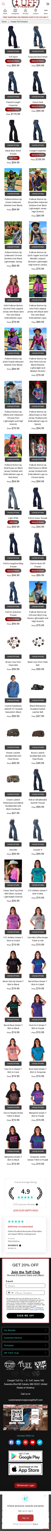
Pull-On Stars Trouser (37, 518)
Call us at (25, 1394)
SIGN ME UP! (25, 1315)
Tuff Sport (13, 57)
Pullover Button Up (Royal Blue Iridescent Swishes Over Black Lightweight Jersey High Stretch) (38, 205)
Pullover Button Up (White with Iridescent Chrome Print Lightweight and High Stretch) (13, 418)
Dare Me (13, 850)
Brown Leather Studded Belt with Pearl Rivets (38, 756)
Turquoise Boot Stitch (37, 57)
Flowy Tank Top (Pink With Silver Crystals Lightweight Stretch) (13, 893)
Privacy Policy (33, 1309)
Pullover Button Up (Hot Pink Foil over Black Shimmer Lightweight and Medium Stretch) (37, 365)
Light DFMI (13, 518)
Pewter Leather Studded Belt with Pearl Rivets (13, 756)
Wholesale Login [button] (25, 1485)
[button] (37, 1204)
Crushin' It (37, 850)
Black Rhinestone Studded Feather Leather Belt (38, 709)
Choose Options (13, 51)
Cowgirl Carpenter (37, 151)
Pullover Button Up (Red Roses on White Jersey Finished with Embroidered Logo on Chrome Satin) (38, 471)
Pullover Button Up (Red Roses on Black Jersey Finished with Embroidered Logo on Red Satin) (13, 471)
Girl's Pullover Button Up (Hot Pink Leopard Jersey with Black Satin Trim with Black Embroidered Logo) (13, 311)
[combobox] (10, 1293)
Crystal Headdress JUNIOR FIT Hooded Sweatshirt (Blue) (13, 709)
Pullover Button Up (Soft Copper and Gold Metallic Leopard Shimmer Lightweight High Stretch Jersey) (38, 258)
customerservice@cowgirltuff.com (25, 1400)
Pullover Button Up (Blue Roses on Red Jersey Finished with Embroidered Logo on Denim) (38, 418)
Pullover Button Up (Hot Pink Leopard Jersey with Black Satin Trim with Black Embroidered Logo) (37, 311)
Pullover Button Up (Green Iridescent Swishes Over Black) (13, 202)
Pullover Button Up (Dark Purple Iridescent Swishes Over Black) (13, 362)
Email (9, 1281)
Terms (42, 1309)
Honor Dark (38, 102)
